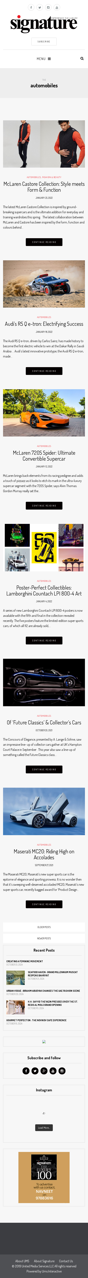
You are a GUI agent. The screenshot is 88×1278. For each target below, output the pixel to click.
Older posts (44, 927)
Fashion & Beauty (51, 177)
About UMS (22, 1261)
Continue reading (44, 242)
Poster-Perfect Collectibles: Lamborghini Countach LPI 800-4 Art (44, 590)
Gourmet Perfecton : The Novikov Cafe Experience (36, 1020)
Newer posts (44, 938)
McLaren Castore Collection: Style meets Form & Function (44, 186)
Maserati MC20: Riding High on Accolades (44, 854)
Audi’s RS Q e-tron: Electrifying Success (44, 323)
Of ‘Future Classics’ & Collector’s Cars (44, 722)
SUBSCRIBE (44, 41)
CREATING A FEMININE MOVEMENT (24, 961)
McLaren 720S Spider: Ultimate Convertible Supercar (44, 455)
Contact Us (66, 1261)
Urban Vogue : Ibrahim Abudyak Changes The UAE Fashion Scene (43, 990)
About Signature (44, 1261)
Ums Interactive (52, 1271)
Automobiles (34, 177)
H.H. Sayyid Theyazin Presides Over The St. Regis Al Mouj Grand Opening (53, 1003)
